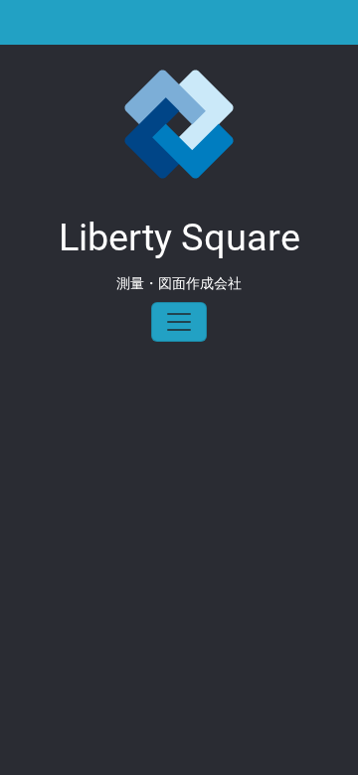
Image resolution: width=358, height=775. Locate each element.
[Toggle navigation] (179, 322)
